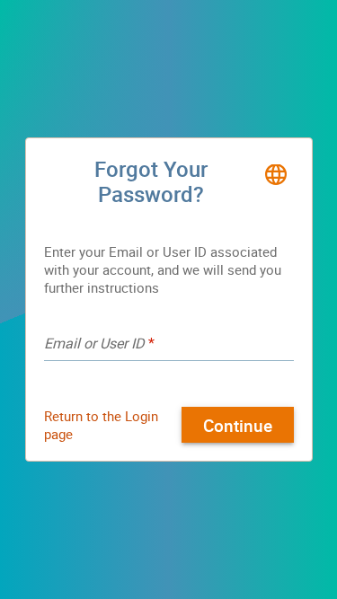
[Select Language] (276, 174)
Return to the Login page (101, 425)
